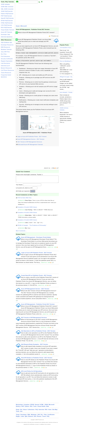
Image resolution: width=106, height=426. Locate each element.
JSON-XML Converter (7, 6)
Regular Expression (6, 61)
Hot (21, 409)
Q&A (26, 416)
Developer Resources (7, 44)
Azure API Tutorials (6, 32)
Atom (49, 409)
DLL (42, 414)
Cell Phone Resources (7, 70)
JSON (46, 404)
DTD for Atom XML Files (24, 197)
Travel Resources (6, 72)
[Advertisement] (8, 99)
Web (47, 406)
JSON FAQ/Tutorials (7, 11)
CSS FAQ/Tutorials (6, 25)
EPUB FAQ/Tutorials (7, 20)
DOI (35, 416)
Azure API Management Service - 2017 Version (30, 139)
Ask (21, 411)
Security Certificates (7, 58)
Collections (31, 409)
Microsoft (24, 26)
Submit (33, 191)
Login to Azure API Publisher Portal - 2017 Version (32, 136)
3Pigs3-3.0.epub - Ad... (66, 76)
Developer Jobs (5, 34)
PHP (22, 406)
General (37, 404)
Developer (23, 414)
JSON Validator (5, 4)
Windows (34, 414)
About (25, 409)
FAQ (36, 409)
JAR (38, 414)
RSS (31, 406)
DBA (28, 414)
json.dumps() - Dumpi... (66, 92)
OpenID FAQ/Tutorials (7, 18)
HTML (42, 404)
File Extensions (5, 56)
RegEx (18, 416)
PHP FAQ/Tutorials (6, 16)
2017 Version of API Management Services (29, 141)
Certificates (51, 414)
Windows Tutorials (6, 49)
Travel (44, 416)
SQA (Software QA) (6, 42)
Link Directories (5, 63)
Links (22, 416)
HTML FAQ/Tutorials (7, 23)
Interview (41, 409)
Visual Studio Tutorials (7, 29)
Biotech (30, 416)
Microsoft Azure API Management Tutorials (30, 144)
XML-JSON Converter (7, 9)
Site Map (54, 409)
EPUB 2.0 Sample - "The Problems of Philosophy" (32, 225)
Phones (39, 416)
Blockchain (19, 404)
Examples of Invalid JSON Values (27, 207)
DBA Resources (5, 47)
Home (17, 26)
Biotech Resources (6, 68)
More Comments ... (21, 230)
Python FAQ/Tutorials (7, 13)
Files (45, 414)
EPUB (32, 404)
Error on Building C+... (66, 61)
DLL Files (3, 54)
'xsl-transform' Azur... (66, 47)
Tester (18, 414)
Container (27, 404)
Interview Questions (6, 36)
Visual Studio (41, 406)
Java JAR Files (5, 51)
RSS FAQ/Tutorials (6, 27)
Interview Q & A (5, 65)
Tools (35, 406)
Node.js (18, 406)
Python (27, 406)
